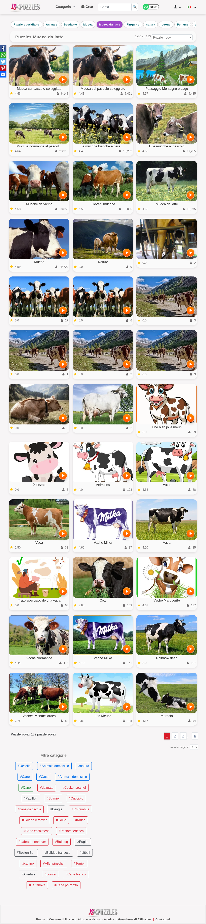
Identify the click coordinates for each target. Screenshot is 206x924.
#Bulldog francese (57, 852)
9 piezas (39, 485)
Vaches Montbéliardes (39, 716)
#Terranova (37, 885)
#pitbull (85, 852)
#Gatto (43, 776)
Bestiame (70, 24)
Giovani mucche (103, 204)
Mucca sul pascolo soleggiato (39, 89)
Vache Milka (103, 543)
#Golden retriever (34, 820)
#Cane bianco (76, 874)
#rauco (80, 820)
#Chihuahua (80, 809)
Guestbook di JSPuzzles (134, 919)
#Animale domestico (54, 766)
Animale (51, 24)
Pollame (182, 24)
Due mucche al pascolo (166, 146)
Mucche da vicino (39, 204)
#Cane (25, 776)
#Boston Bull (26, 852)
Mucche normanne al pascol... (39, 146)
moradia (167, 716)
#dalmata (46, 787)
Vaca (39, 543)
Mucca (88, 24)
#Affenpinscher (54, 863)
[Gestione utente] (177, 7)
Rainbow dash (166, 658)
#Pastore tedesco (71, 831)
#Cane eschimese (36, 831)
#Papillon (30, 798)
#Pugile (82, 841)
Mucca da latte (109, 24)
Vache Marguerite (166, 600)
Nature (103, 262)
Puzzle (40, 919)
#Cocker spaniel (74, 787)
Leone (166, 24)
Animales (103, 485)
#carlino (28, 863)
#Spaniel (53, 798)
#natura (83, 766)
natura (150, 24)
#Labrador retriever (32, 841)
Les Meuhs (103, 716)
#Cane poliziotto (66, 885)
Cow (103, 600)
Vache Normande (39, 658)
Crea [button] (88, 7)
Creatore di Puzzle (61, 919)
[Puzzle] (25, 7)
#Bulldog (61, 841)
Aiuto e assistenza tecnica (96, 919)
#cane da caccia (29, 809)
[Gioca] (63, 79)
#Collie (61, 820)
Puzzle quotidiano (26, 24)
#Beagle (56, 809)
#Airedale (28, 874)
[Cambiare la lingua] (192, 7)
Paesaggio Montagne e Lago (166, 89)
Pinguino (133, 24)
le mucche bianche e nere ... (103, 146)
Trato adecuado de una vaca (39, 600)
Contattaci (163, 919)
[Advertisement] (152, 781)
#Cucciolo (76, 798)
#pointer (50, 874)
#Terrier (79, 863)
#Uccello (24, 766)
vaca (166, 485)
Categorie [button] (64, 7)
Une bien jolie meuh (166, 427)
